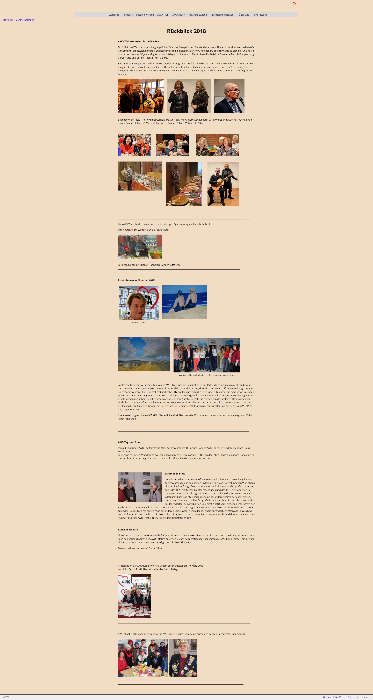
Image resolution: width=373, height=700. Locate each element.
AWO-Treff (163, 14)
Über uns (244, 14)
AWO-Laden (178, 14)
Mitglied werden (145, 14)
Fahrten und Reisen (223, 14)
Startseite (114, 14)
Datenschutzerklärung (357, 697)
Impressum (260, 14)
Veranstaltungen (198, 14)
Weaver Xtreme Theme (335, 697)
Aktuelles (128, 14)
